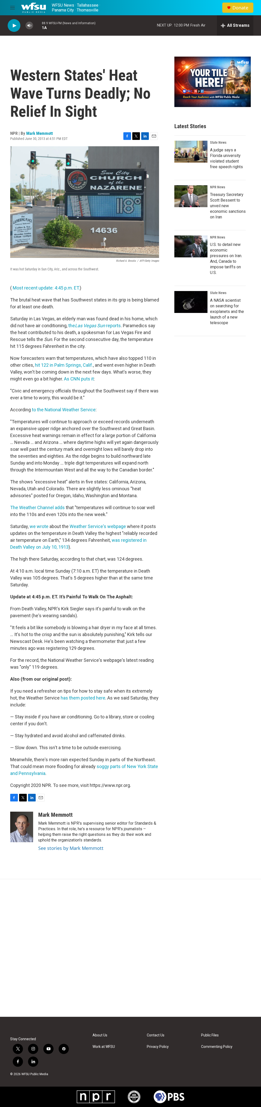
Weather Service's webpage (98, 526)
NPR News (217, 187)
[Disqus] (130, 948)
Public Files (210, 1035)
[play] (14, 26)
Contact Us (155, 1035)
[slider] (37, 25)
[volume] (29, 25)
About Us (100, 1035)
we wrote (39, 526)
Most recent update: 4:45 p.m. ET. (46, 288)
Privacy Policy (158, 1047)
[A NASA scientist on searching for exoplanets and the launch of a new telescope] (190, 302)
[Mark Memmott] (21, 827)
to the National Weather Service (64, 409)
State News (218, 142)
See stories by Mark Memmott (70, 848)
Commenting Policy (216, 1047)
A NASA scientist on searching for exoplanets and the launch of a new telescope (227, 311)
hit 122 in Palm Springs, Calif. (64, 365)
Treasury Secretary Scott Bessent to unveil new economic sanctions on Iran (228, 205)
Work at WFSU (104, 1047)
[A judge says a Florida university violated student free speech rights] (190, 152)
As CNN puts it (79, 378)
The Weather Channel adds (37, 507)
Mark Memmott (39, 133)
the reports (94, 325)
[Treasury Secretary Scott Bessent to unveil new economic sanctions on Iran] (190, 196)
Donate (240, 7)
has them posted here (83, 698)
